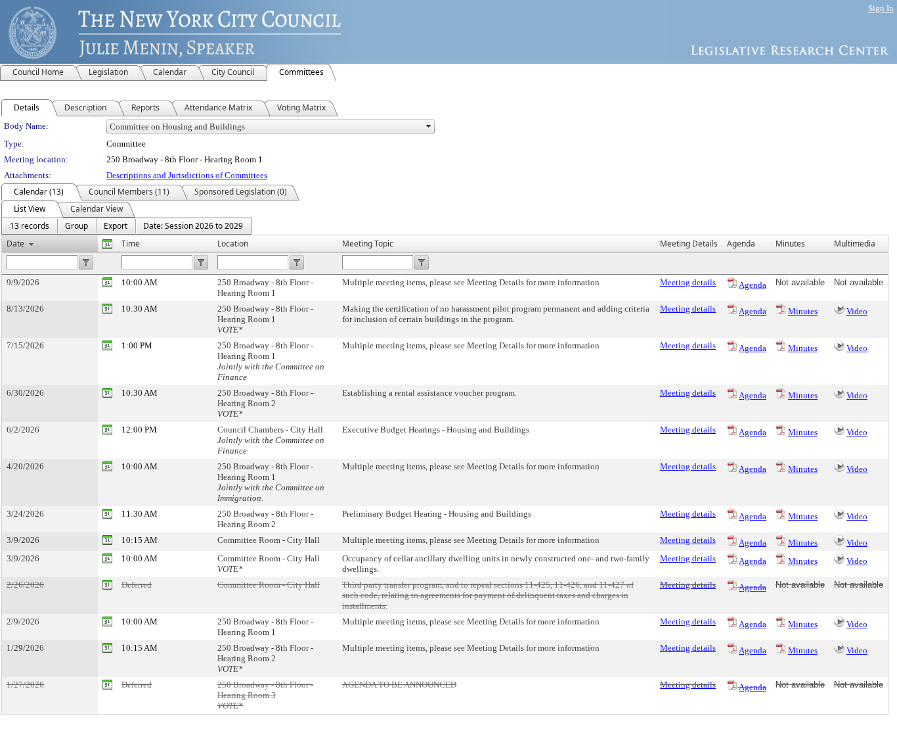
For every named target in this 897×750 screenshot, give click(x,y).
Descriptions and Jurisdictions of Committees (186, 175)
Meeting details (688, 282)
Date (15, 243)
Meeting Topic (367, 243)
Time (130, 243)
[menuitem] (29, 226)
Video (856, 311)
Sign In (881, 8)
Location (232, 243)
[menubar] (126, 226)
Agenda (752, 285)
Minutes (803, 311)
